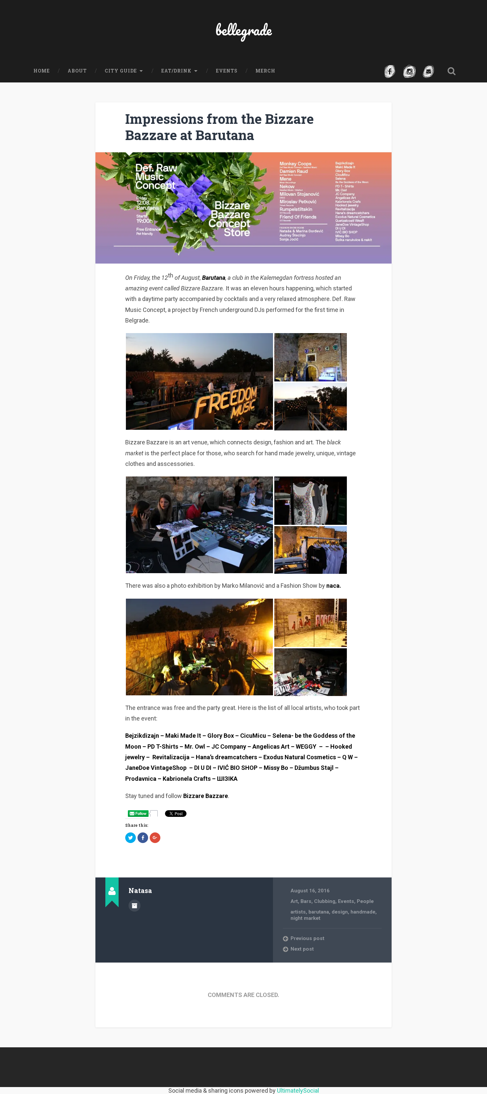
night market (305, 918)
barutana (318, 912)
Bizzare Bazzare (205, 795)
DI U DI (202, 767)
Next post (302, 949)
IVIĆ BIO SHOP (237, 767)
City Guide (121, 71)
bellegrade (243, 29)
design (340, 912)
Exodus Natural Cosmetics (299, 757)
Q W (347, 757)
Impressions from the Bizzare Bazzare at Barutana (219, 127)
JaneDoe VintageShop (156, 767)
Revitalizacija (170, 757)
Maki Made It (183, 735)
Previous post (307, 938)
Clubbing (324, 901)
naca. (333, 585)
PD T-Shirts (162, 746)
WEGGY (306, 746)
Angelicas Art (271, 746)
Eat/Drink (176, 71)
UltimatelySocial (298, 1090)
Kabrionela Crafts (187, 778)
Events (227, 71)
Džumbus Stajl (314, 767)
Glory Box (220, 735)
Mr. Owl (195, 746)
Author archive (134, 906)
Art (294, 901)
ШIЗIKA (227, 778)
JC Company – (231, 746)
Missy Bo (276, 767)
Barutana (213, 277)
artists (298, 912)
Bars (305, 901)
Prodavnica (140, 778)
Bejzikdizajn (142, 735)
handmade (363, 912)
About (77, 71)
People (365, 901)
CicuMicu (253, 735)
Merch (265, 71)
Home (41, 71)
